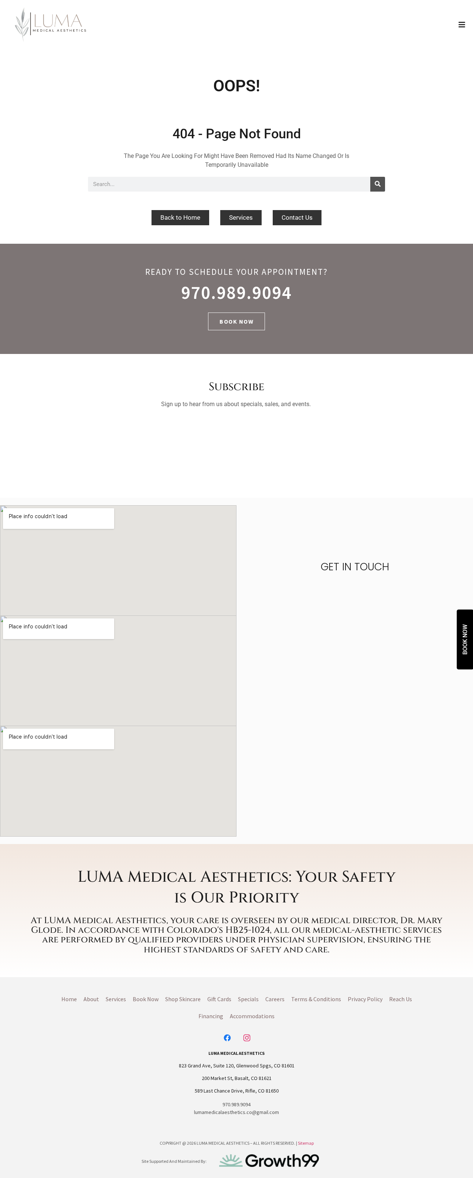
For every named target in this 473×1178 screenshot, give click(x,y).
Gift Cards (219, 999)
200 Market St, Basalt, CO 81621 (237, 1078)
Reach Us (400, 999)
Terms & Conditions (316, 999)
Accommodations (252, 1016)
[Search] (377, 184)
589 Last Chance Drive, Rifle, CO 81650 (237, 1090)
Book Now (146, 999)
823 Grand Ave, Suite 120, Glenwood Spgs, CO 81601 (237, 1065)
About (91, 999)
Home (69, 999)
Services (116, 999)
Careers (275, 999)
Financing (210, 1016)
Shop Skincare (183, 999)
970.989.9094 (236, 292)
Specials (248, 999)
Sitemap (306, 1143)
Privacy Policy (365, 999)
